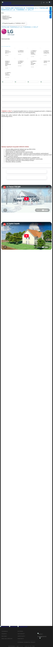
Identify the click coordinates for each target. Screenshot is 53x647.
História (20, 631)
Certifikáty (21, 636)
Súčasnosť (21, 633)
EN (47, 2)
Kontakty (21, 638)
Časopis (4, 633)
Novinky (4, 636)
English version (7, 638)
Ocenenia (5, 631)
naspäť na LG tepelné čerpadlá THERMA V (7, 17)
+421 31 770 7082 (30, 646)
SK (44, 2)
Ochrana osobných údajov (26, 642)
